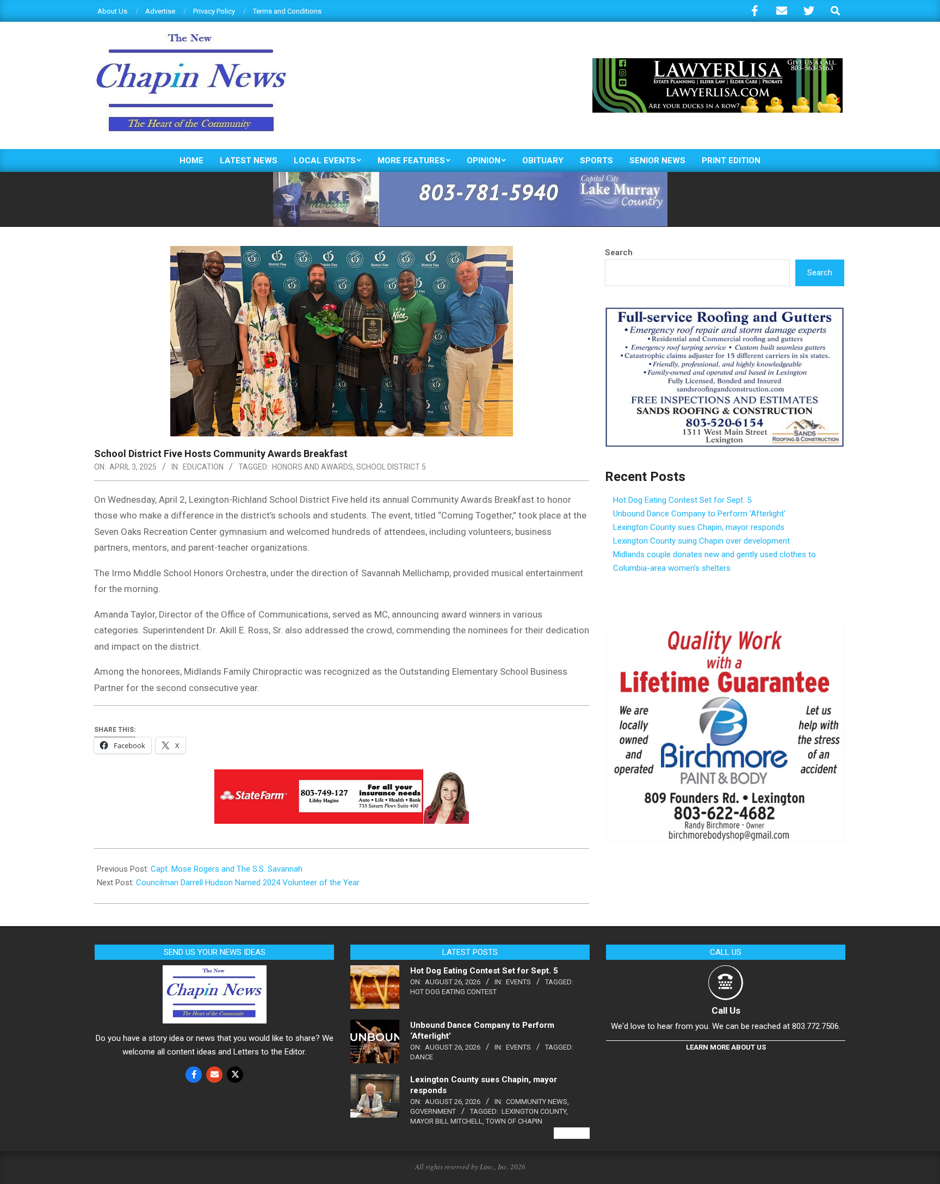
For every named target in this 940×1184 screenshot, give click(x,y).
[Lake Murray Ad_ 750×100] (470, 176)
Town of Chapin (514, 1121)
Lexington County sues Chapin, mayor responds (698, 527)
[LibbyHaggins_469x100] (341, 777)
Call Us (726, 1010)
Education (203, 466)
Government (433, 1111)
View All (571, 1133)
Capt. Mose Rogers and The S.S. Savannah (226, 869)
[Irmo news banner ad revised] (717, 63)
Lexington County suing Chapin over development (701, 541)
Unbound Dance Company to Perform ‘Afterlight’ (699, 514)
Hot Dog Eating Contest (453, 992)
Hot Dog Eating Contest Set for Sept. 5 (682, 500)
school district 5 (391, 466)
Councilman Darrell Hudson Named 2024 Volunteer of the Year (248, 882)
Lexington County (534, 1111)
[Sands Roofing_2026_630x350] (724, 312)
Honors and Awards (312, 466)
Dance (421, 1057)
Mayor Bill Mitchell (446, 1121)
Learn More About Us (726, 1047)
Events (518, 982)
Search (619, 252)
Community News (536, 1101)
